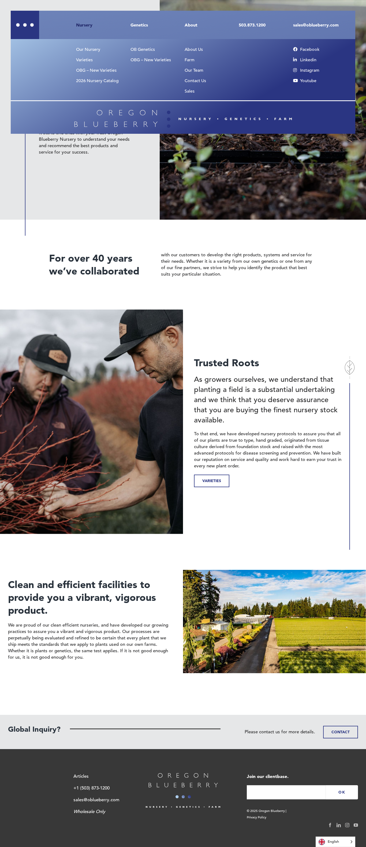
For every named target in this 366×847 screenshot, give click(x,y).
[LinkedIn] (339, 825)
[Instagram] (347, 825)
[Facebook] (330, 825)
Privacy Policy (256, 817)
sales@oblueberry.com (96, 800)
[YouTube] (356, 825)
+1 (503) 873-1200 (91, 788)
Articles (81, 776)
